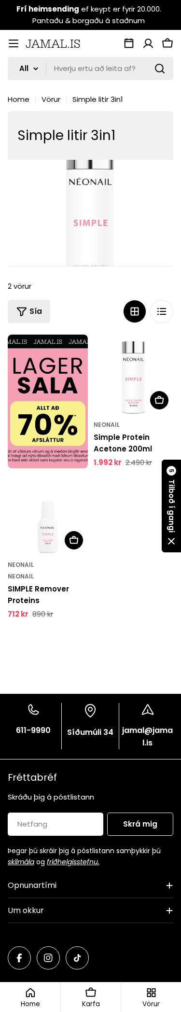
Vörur (51, 99)
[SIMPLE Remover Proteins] (48, 514)
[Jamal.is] (48, 402)
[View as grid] (134, 311)
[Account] (148, 43)
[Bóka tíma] (129, 43)
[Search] (160, 68)
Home (18, 99)
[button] (171, 506)
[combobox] (90, 68)
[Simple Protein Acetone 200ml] (134, 375)
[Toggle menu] (13, 43)
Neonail (21, 576)
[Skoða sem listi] (161, 311)
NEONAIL (107, 425)
